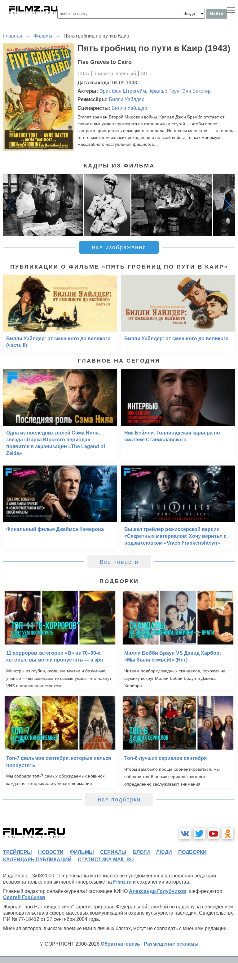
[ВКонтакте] (185, 833)
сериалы (113, 852)
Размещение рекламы (171, 944)
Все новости (119, 562)
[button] (227, 205)
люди (164, 852)
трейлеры (17, 852)
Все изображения (119, 247)
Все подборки (119, 799)
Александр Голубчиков (157, 891)
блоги (141, 852)
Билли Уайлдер (126, 99)
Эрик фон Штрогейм (122, 91)
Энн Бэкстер (196, 91)
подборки (192, 852)
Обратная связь (120, 944)
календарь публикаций (37, 859)
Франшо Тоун (163, 91)
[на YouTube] (213, 833)
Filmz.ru (122, 882)
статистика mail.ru (106, 859)
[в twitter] (199, 833)
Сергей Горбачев (24, 897)
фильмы (82, 852)
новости (51, 852)
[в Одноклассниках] (227, 833)
